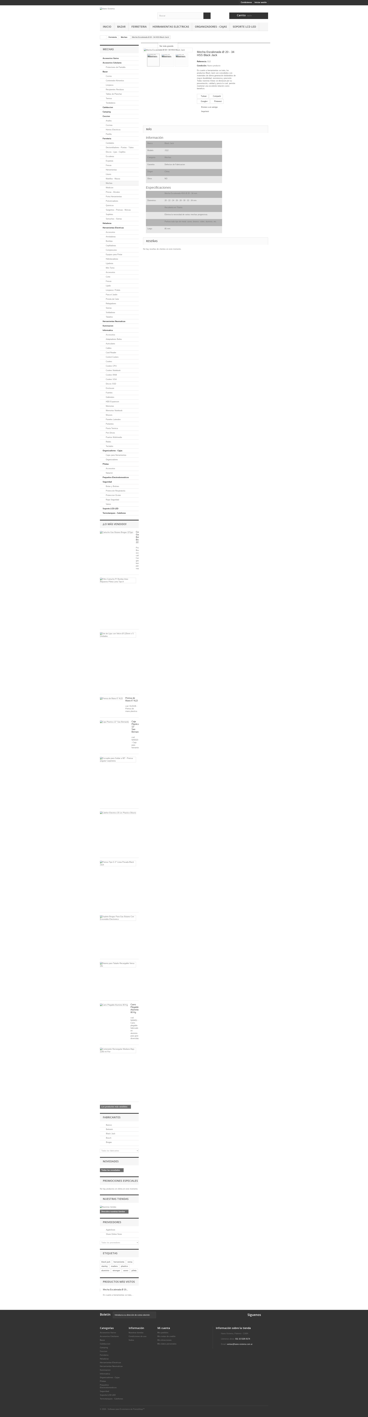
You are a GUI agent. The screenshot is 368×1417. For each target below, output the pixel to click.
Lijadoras (109, 263)
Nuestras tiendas (116, 1199)
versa (130, 1262)
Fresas (108, 165)
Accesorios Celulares (112, 63)
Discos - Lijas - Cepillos (115, 152)
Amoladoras (110, 237)
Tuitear (203, 96)
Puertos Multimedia (113, 437)
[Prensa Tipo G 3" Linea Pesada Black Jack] (118, 863)
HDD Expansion (112, 402)
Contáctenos (246, 2)
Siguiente (190, 60)
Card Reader (110, 352)
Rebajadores (110, 303)
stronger (116, 1270)
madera (114, 1266)
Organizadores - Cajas (211, 26)
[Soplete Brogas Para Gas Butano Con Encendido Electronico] (118, 918)
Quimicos (109, 205)
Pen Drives (110, 433)
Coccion (106, 116)
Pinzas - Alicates (112, 192)
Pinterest (218, 101)
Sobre (131, 1340)
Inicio (107, 26)
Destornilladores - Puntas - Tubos (119, 147)
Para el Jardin (111, 295)
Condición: (202, 66)
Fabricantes (111, 1117)
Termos (108, 98)
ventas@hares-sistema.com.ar (239, 1344)
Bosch (108, 1138)
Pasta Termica (111, 428)
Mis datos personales (166, 1344)
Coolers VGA (111, 379)
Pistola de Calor (112, 299)
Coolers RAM (111, 375)
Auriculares (110, 344)
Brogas (108, 1142)
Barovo (108, 1125)
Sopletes (109, 214)
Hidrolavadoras (111, 259)
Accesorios (110, 232)
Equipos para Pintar (113, 254)
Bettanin (109, 1129)
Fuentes (109, 393)
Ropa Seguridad (112, 500)
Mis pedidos (162, 1333)
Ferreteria (139, 26)
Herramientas (111, 170)
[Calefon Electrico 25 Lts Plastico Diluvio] (118, 812)
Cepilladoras (110, 245)
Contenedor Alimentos (114, 81)
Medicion (109, 188)
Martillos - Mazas (112, 179)
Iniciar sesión (261, 2)
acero (125, 1270)
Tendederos (110, 103)
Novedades (111, 1161)
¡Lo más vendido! (114, 524)
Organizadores (111, 459)
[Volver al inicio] (103, 37)
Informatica (108, 330)
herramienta (119, 1262)
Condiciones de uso (137, 1336)
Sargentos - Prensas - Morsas (118, 210)
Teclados (109, 446)
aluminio (105, 1270)
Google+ (204, 101)
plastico (124, 1266)
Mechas (108, 183)
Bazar (121, 26)
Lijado (108, 286)
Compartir (216, 96)
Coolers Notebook (113, 370)
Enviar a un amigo (209, 107)
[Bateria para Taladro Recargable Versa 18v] (118, 964)
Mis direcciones (164, 1340)
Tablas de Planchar (113, 94)
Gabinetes (109, 397)
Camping (107, 112)
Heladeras (107, 223)
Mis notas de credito (166, 1336)
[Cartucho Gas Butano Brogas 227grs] (116, 532)
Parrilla (108, 134)
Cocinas (109, 125)
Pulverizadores (111, 201)
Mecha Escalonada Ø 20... (115, 1289)
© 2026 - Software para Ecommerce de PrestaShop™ (122, 1409)
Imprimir (205, 111)
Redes (108, 442)
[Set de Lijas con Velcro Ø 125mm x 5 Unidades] (118, 635)
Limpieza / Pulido (112, 290)
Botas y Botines (112, 486)
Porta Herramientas (113, 196)
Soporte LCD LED (244, 26)
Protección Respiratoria (115, 491)
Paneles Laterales (113, 419)
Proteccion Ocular (113, 495)
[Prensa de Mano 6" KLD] (111, 698)
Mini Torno (109, 268)
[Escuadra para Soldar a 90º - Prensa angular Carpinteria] (118, 759)
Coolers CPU (111, 366)
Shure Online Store (113, 1234)
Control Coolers (112, 357)
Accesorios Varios (111, 58)
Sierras (108, 308)
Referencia (201, 61)
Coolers (108, 361)
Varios (108, 504)
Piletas (106, 464)
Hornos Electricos (113, 130)
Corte (107, 277)
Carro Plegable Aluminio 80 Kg (135, 1008)
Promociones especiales (120, 1180)
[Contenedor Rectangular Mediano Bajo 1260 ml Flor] (118, 1050)
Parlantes (109, 424)
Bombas (109, 241)
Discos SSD (110, 384)
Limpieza (109, 85)
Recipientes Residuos (114, 89)
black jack (105, 1262)
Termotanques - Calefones (114, 513)
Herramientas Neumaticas (114, 321)
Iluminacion (108, 326)
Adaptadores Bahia (113, 339)
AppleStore (110, 1230)
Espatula (109, 161)
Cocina (108, 76)
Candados (109, 143)
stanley (104, 1266)
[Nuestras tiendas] (119, 1207)
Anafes (108, 121)
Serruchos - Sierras (113, 219)
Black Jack (110, 1134)
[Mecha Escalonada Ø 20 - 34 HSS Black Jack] (153, 60)
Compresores (111, 250)
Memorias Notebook (113, 410)
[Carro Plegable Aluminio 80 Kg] (114, 1005)
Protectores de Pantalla (115, 67)
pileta (134, 1270)
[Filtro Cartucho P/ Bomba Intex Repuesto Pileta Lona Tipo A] (118, 580)
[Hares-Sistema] (126, 11)
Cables (108, 348)
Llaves (108, 174)
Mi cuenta (163, 1328)
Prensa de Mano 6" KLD (131, 699)
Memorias (109, 406)
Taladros (109, 317)
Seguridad (107, 482)
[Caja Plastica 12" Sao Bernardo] (114, 722)
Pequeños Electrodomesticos (116, 477)
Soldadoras (110, 312)
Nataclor (109, 473)
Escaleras (109, 156)
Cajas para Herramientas (115, 455)
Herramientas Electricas (171, 26)
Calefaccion (108, 107)
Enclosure (109, 388)
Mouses (108, 415)
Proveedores (112, 1222)
